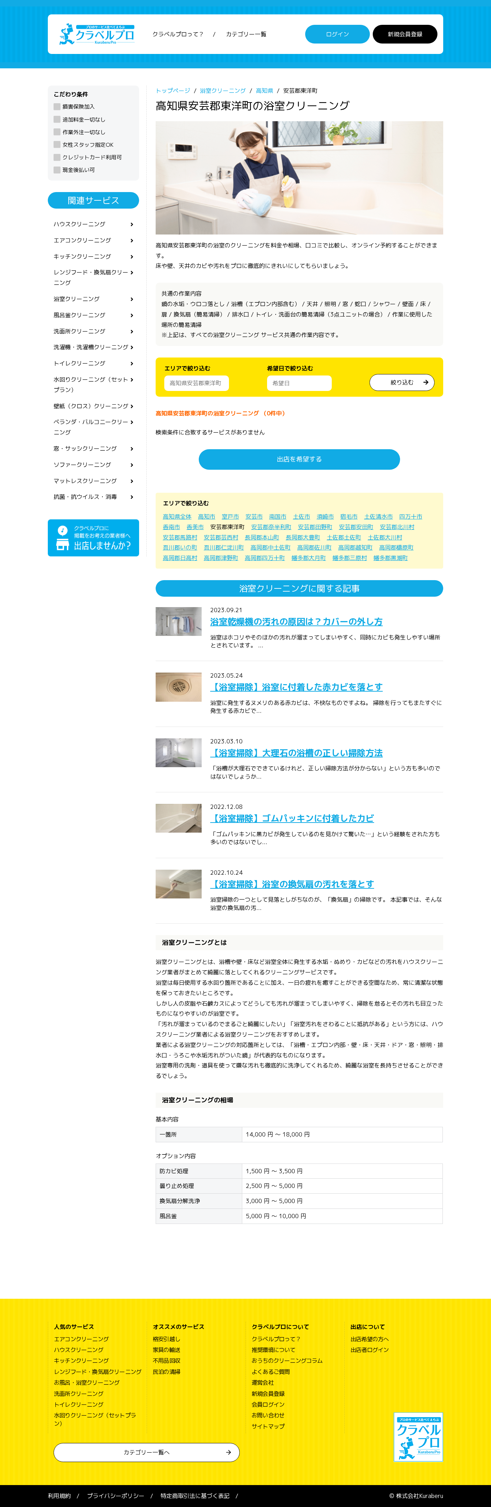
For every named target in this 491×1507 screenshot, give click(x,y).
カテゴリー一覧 (246, 34)
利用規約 (59, 1496)
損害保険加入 (79, 106)
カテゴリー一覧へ (147, 1452)
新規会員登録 (405, 34)
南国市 (277, 516)
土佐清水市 (378, 516)
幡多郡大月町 (309, 558)
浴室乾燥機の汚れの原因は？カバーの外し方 (296, 621)
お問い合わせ (268, 1415)
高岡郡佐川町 (314, 547)
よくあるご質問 (271, 1372)
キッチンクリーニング (82, 256)
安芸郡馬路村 (180, 537)
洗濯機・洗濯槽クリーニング (91, 347)
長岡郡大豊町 (303, 537)
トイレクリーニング (79, 363)
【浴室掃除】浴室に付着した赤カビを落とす (296, 687)
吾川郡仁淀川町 (224, 547)
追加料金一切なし (84, 119)
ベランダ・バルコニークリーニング (91, 427)
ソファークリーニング (82, 465)
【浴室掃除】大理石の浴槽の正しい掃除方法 (296, 753)
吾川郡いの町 (180, 547)
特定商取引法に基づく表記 (195, 1496)
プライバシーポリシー (115, 1496)
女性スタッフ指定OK (88, 145)
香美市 (195, 527)
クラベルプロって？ (178, 34)
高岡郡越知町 (355, 547)
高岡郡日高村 (180, 558)
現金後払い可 (79, 170)
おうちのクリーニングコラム (287, 1361)
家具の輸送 (166, 1350)
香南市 (171, 527)
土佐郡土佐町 (344, 537)
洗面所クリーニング (79, 331)
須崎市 (325, 516)
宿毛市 (349, 516)
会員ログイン (268, 1404)
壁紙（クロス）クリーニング (91, 406)
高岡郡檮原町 (396, 547)
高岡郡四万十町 (265, 558)
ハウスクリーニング (79, 224)
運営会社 (263, 1383)
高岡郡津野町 (221, 558)
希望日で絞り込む (290, 368)
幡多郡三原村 (349, 558)
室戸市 (230, 516)
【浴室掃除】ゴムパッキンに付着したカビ (292, 818)
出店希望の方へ (369, 1339)
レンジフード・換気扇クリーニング (91, 277)
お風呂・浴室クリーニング (86, 1383)
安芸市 (254, 516)
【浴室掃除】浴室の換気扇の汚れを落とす (292, 884)
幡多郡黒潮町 (390, 558)
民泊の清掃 (166, 1372)
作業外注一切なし (84, 132)
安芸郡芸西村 (221, 537)
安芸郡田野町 (315, 527)
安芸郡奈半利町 (271, 527)
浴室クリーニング (77, 299)
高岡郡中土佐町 (271, 547)
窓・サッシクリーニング (85, 448)
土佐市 (301, 516)
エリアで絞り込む (187, 368)
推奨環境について (273, 1350)
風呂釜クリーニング (79, 315)
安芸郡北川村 (397, 527)
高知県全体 (177, 516)
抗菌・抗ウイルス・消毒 (85, 497)
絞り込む (402, 382)
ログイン (337, 34)
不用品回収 (166, 1361)
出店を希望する (299, 459)
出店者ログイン (369, 1350)
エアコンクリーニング (82, 240)
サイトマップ (268, 1426)
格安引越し (166, 1339)
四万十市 (410, 516)
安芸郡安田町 (356, 527)
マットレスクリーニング (85, 481)
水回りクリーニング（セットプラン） (91, 384)
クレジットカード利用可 (92, 157)
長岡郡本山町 (262, 537)
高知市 (206, 516)
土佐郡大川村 (385, 537)
